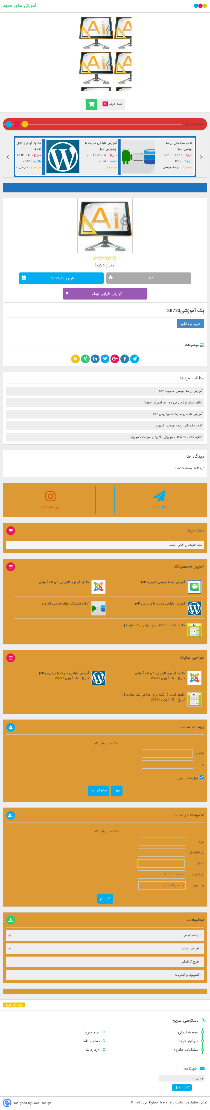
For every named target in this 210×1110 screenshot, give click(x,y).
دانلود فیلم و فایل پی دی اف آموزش (64, 582)
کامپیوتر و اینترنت (187, 974)
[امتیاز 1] (96, 258)
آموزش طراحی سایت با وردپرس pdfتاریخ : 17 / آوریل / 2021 (64, 676)
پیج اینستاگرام (50, 507)
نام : (195, 841)
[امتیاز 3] (105, 258)
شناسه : (198, 753)
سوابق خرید (188, 1041)
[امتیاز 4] (109, 258)
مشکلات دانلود (185, 1050)
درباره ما (93, 1050)
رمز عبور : (195, 885)
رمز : (198, 764)
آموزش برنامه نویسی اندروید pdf (180, 391)
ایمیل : (195, 863)
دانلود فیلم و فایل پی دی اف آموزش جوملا (173, 402)
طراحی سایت (141, 167)
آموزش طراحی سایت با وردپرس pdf (177, 414)
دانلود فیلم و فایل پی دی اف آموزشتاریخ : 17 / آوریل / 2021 (160, 676)
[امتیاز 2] (100, 258)
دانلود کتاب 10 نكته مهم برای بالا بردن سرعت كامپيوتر (166, 437)
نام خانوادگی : (195, 852)
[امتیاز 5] (114, 258)
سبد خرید (92, 1032)
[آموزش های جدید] (105, 53)
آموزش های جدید (19, 5)
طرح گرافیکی (190, 961)
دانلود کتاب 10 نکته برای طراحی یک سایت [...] (153, 625)
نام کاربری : (195, 874)
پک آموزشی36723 (185, 311)
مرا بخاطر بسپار (188, 778)
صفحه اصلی (188, 1032)
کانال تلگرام (159, 507)
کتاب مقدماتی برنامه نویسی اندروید (178, 425)
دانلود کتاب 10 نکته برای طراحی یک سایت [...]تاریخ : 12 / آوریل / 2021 (153, 697)
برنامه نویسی (67, 167)
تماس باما (91, 1041)
